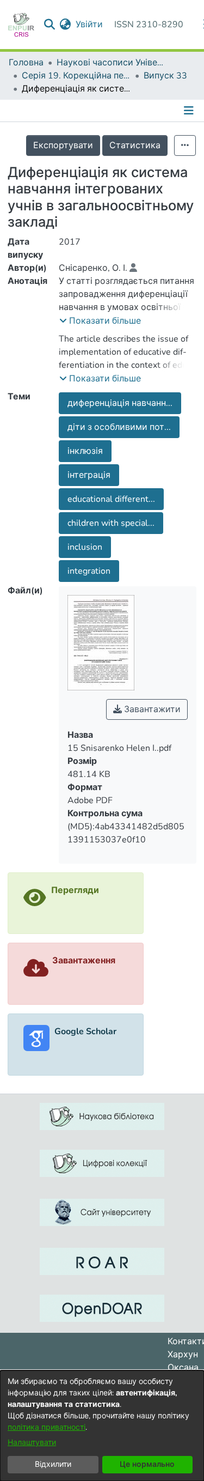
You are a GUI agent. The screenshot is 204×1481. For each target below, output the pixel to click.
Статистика (134, 145)
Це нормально (147, 1464)
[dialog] (102, 1425)
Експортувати (63, 145)
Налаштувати (32, 1442)
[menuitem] (65, 24)
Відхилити (53, 1464)
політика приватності (46, 1427)
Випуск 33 (165, 76)
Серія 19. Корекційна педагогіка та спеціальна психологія (76, 76)
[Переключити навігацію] (190, 111)
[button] (100, 321)
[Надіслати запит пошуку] (50, 24)
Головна (26, 63)
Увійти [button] (90, 25)
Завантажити (151, 709)
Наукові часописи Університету (111, 63)
